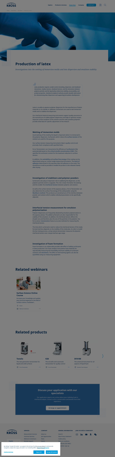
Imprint (47, 448)
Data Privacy (40, 448)
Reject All (39, 452)
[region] (30, 449)
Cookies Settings (8, 452)
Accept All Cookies (52, 452)
